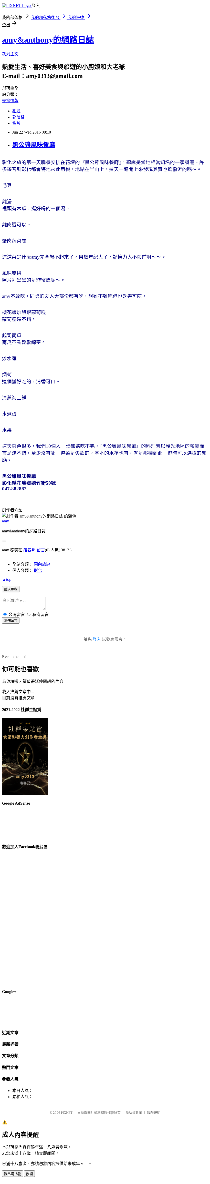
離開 (29, 1174)
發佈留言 (10, 621)
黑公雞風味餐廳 (33, 144)
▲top (6, 579)
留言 (41, 550)
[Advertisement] (115, 91)
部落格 (18, 117)
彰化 (38, 570)
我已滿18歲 (12, 1174)
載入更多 (10, 589)
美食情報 (10, 100)
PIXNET (66, 1113)
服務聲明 (153, 1113)
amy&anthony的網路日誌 (48, 39)
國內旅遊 (42, 564)
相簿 (16, 111)
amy (5, 521)
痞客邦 (29, 550)
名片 (16, 123)
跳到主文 (10, 54)
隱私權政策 (133, 1113)
